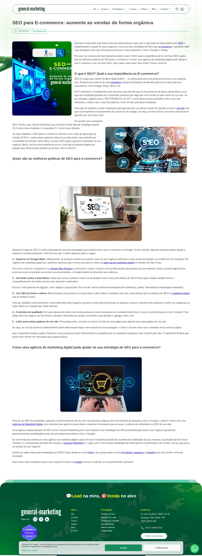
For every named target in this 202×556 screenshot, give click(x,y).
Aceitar (123, 548)
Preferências (162, 548)
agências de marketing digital (118, 262)
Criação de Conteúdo (110, 521)
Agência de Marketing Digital (27, 424)
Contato (74, 531)
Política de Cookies (29, 550)
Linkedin (150, 452)
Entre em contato (154, 536)
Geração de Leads (109, 517)
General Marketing (73, 443)
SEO (180, 43)
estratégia (116, 82)
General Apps (107, 531)
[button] (119, 9)
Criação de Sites (108, 514)
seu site (181, 108)
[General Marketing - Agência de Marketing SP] (41, 515)
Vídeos (74, 524)
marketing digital (181, 293)
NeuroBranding (107, 524)
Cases (74, 521)
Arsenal (74, 517)
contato (78, 462)
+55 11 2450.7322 (153, 527)
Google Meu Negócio (61, 268)
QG (72, 514)
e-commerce (165, 46)
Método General (108, 527)
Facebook (126, 452)
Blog (90, 452)
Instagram (138, 452)
